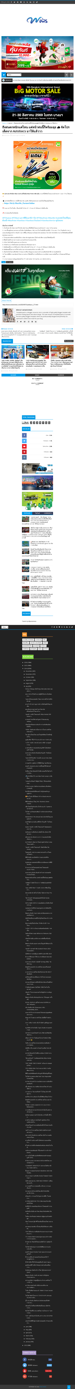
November (29, 674)
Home (4, 123)
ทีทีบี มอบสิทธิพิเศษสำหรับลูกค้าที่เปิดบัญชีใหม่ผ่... (39, 1073)
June (27, 1326)
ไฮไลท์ (37, 513)
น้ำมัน (45, 642)
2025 (26, 665)
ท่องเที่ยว (25, 642)
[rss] (27, 2)
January (28, 1342)
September (29, 680)
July (27, 686)
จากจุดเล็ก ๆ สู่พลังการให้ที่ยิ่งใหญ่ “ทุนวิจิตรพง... (38, 763)
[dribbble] (24, 2)
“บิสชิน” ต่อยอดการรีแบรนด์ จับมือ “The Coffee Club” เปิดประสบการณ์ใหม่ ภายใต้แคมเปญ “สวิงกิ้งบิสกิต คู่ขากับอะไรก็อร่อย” (61, 363)
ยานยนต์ (57, 80)
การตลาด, (22, 135)
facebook (61, 375)
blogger (13, 375)
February (28, 1339)
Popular (27, 513)
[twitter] (14, 2)
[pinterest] (17, 2)
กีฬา (44, 639)
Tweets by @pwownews (29, 621)
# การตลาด (10, 262)
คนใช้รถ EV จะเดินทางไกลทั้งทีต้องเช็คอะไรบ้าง (38, 1097)
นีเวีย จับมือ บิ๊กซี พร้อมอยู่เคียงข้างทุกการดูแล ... (38, 1262)
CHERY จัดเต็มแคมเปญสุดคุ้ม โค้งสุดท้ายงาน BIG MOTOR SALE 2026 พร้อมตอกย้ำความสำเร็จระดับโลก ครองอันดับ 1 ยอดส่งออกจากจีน (36, 363)
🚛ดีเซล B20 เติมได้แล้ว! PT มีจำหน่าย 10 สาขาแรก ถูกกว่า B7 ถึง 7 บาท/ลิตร (42, 543)
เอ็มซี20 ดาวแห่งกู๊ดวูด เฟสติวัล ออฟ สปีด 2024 (38, 954)
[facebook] (11, 2)
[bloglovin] (20, 2)
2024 (26, 668)
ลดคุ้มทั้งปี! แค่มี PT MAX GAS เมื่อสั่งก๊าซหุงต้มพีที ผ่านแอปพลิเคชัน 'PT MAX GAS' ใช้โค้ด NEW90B (42, 588)
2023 (26, 1345)
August (28, 683)
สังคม (40, 649)
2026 (26, 662)
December (29, 671)
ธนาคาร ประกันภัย (36, 642)
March (28, 1336)
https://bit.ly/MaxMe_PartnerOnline (19, 203)
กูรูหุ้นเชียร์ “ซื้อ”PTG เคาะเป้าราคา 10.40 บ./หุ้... (38, 739)
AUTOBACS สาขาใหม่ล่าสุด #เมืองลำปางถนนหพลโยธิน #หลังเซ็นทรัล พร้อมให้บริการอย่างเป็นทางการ (42, 596)
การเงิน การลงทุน (28, 639)
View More (70, 341)
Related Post (7, 341)
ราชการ (43, 645)
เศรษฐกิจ (33, 649)
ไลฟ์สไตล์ (26, 649)
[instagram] (33, 2)
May (27, 1329)
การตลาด (9, 123)
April (27, 1333)
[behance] (30, 2)
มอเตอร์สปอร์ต (27, 645)
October (28, 677)
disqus (37, 375)
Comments (48, 513)
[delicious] (36, 2)
